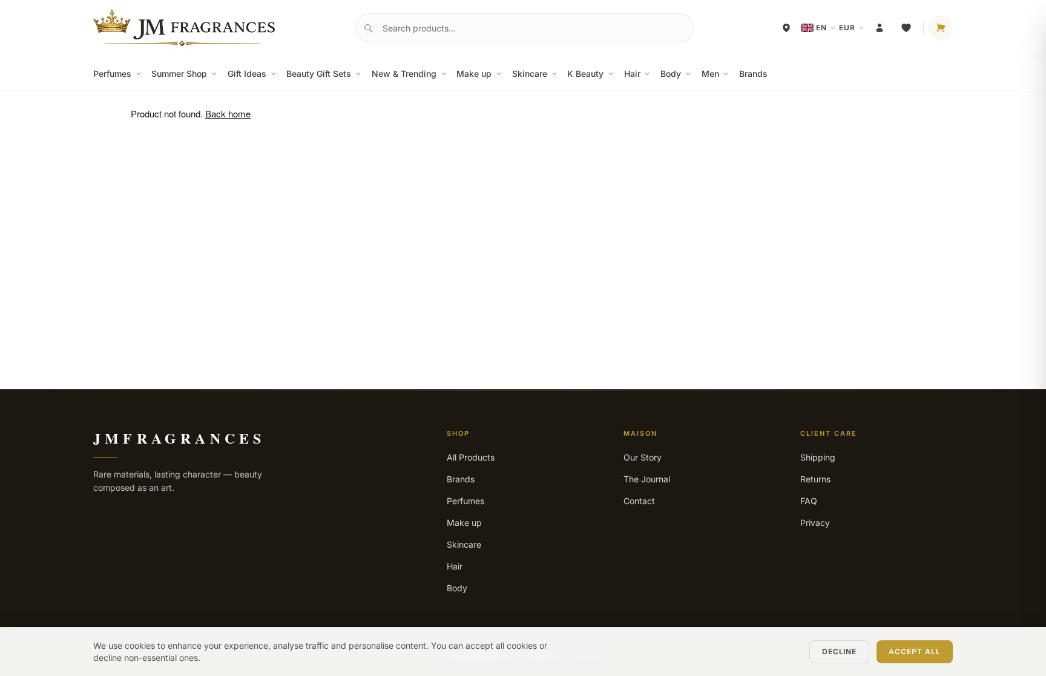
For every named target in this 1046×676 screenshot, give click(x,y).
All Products (471, 457)
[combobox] (524, 27)
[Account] (879, 28)
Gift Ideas (247, 73)
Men (710, 73)
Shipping (817, 457)
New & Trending (404, 73)
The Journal (646, 479)
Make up (474, 73)
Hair (632, 73)
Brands (753, 73)
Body (670, 73)
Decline (839, 651)
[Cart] (941, 28)
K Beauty (585, 73)
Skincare (529, 73)
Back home (228, 113)
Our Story (642, 457)
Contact (639, 501)
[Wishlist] (906, 28)
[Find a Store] (786, 28)
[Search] (368, 27)
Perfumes (112, 73)
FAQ (808, 501)
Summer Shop (179, 73)
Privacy (815, 522)
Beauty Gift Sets (318, 73)
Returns (815, 479)
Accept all (915, 651)
